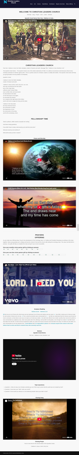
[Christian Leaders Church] (12, 4)
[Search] (75, 4)
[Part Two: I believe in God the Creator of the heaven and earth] (78, 227)
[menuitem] (31, 4)
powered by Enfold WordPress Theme (18, 453)
